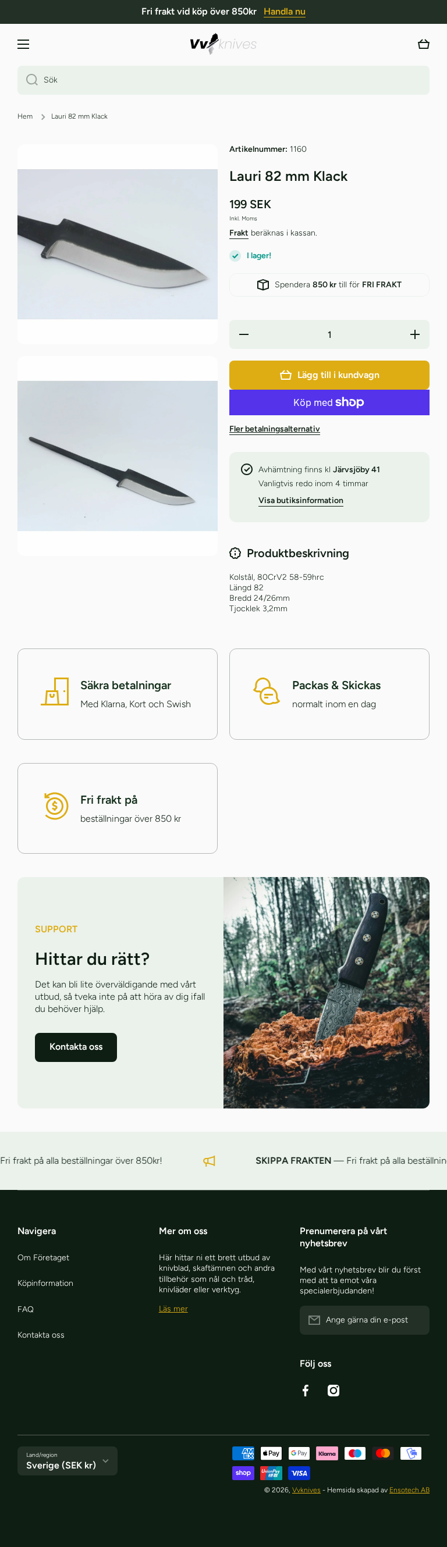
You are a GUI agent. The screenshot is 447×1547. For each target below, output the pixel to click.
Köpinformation (45, 1283)
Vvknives (306, 1490)
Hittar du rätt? (92, 958)
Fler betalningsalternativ (274, 429)
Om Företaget (43, 1258)
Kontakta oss (41, 1335)
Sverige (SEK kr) (61, 1465)
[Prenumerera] (415, 1320)
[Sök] (27, 80)
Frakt (239, 233)
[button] (424, 44)
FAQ (25, 1309)
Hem (25, 116)
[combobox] (223, 80)
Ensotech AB (409, 1490)
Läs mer (173, 1309)
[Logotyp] (223, 44)
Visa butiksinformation (300, 500)
